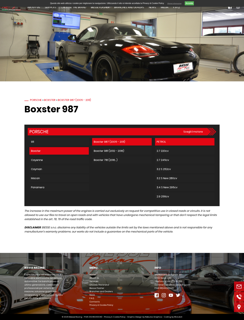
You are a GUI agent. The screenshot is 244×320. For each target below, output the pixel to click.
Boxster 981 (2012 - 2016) (109, 151)
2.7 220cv (163, 151)
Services (50, 7)
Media (164, 7)
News (152, 7)
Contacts (94, 301)
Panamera (37, 187)
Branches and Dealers (129, 7)
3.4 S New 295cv (167, 187)
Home (92, 274)
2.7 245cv (163, 160)
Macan (35, 178)
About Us (33, 7)
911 (32, 142)
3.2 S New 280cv (167, 178)
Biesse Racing (75, 317)
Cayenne (37, 160)
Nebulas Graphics (153, 317)
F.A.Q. (176, 7)
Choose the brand (73, 7)
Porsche (36, 100)
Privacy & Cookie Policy (101, 305)
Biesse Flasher (100, 7)
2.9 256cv (163, 196)
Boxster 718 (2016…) (106, 160)
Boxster (49, 100)
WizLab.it (178, 317)
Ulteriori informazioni (174, 3)
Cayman (36, 169)
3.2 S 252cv (164, 169)
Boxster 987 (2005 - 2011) (74, 100)
